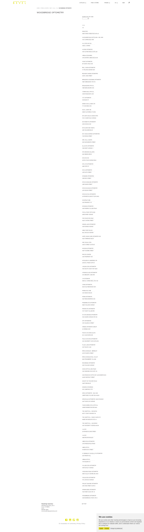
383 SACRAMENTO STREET (89, 142)
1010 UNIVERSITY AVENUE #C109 (90, 425)
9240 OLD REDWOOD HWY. (89, 286)
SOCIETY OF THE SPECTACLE (89, 381)
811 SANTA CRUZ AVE (87, 63)
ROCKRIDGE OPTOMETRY (88, 363)
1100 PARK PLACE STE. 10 (88, 491)
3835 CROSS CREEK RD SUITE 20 (90, 33)
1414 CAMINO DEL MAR (88, 39)
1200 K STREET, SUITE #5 (88, 244)
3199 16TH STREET (86, 178)
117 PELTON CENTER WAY (88, 69)
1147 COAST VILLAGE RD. (88, 311)
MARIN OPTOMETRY (87, 296)
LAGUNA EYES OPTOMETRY (89, 266)
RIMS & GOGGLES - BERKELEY (89, 351)
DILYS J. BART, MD (86, 109)
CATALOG (82, 2)
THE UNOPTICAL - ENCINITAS (89, 411)
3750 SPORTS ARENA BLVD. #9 (90, 57)
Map (51, 8)
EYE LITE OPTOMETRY (87, 164)
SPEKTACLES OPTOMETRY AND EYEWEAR (92, 399)
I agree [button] (101, 528)
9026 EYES (85, 31)
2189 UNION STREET (87, 184)
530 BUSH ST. (85, 100)
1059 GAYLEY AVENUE (87, 467)
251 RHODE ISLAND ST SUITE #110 (90, 196)
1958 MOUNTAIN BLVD (87, 437)
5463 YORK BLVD (86, 383)
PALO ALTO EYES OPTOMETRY (89, 338)
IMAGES (106, 2)
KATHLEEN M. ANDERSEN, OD (89, 260)
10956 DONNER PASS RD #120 (89, 407)
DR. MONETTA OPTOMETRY (89, 121)
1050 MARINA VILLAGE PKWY (89, 208)
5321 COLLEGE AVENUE (88, 365)
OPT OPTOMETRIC (86, 320)
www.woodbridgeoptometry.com (49, 511)
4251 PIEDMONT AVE (87, 256)
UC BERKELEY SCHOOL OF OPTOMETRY (92, 453)
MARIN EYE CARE (86, 290)
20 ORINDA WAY (86, 329)
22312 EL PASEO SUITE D (88, 262)
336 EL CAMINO (86, 45)
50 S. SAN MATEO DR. (87, 335)
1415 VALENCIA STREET (88, 323)
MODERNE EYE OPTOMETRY (89, 302)
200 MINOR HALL (86, 455)
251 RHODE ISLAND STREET (89, 431)
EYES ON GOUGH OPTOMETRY (90, 188)
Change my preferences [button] (116, 528)
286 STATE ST (85, 166)
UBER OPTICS (85, 447)
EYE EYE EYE (85, 158)
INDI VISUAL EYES (86, 242)
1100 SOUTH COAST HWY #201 (89, 268)
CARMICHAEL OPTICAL (88, 91)
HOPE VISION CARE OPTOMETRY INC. (91, 236)
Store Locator (45, 8)
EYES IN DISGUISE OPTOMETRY (90, 182)
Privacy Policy (81, 523)
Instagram (77, 520)
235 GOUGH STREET (87, 190)
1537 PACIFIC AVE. (86, 347)
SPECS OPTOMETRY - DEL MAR (90, 393)
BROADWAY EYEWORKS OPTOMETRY (91, 79)
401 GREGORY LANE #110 (88, 274)
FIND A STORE (95, 2)
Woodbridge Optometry (65, 8)
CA (57, 8)
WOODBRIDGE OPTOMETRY (89, 495)
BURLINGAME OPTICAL (88, 85)
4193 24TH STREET (87, 172)
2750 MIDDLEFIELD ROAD (88, 443)
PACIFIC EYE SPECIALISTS (88, 332)
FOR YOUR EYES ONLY (88, 218)
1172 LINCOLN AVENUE (88, 479)
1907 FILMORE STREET (88, 250)
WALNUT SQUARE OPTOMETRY (90, 483)
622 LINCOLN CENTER (87, 232)
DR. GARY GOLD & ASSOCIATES (90, 115)
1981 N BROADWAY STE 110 (88, 81)
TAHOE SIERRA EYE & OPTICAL (90, 405)
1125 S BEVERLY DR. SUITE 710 (89, 371)
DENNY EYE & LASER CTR (88, 103)
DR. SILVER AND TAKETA (88, 127)
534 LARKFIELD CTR (87, 389)
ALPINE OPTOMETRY (87, 49)
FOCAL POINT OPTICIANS (88, 212)
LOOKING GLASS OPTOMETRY (89, 272)
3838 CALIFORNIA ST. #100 (89, 112)
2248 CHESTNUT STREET (88, 377)
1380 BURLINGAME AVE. (88, 87)
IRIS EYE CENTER (86, 254)
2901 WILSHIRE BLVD (87, 130)
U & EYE (84, 429)
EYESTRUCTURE (86, 200)
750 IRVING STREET (87, 136)
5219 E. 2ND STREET (87, 75)
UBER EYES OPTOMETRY (88, 441)
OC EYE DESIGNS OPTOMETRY (90, 314)
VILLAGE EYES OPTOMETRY (89, 465)
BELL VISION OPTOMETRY (88, 67)
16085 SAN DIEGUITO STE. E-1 (89, 419)
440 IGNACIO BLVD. (87, 292)
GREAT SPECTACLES (87, 230)
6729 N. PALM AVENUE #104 (89, 160)
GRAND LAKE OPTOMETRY (89, 224)
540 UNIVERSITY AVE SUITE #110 (90, 341)
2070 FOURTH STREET (88, 353)
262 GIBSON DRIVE (87, 154)
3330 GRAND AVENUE (87, 226)
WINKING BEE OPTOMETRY (89, 489)
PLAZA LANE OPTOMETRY (88, 344)
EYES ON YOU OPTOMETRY (89, 194)
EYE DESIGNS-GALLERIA (88, 152)
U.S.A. (54, 8)
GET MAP (84, 503)
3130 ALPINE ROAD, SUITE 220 (89, 51)
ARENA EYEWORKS (87, 55)
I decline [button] (107, 528)
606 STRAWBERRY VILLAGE (89, 359)
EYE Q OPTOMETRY (87, 170)
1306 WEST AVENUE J (87, 148)
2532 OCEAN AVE (86, 124)
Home (38, 8)
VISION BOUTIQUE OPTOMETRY (90, 471)
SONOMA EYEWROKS (87, 387)
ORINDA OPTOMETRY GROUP (89, 326)
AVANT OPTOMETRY (87, 61)
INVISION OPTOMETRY (87, 248)
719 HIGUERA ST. (86, 461)
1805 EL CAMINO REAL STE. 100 (90, 280)
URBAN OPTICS (86, 459)
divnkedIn (70, 520)
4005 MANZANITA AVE (88, 94)
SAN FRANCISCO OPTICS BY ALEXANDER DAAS (94, 375)
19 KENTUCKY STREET (87, 449)
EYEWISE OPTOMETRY (88, 206)
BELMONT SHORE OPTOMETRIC (90, 73)
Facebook (66, 520)
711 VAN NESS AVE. (87, 106)
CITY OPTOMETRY (86, 97)
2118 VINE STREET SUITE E (88, 485)
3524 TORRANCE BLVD (88, 238)
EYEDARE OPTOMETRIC (88, 176)
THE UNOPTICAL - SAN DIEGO (89, 423)
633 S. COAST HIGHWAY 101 (89, 413)
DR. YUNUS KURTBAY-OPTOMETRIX (91, 133)
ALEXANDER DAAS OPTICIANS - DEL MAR (92, 37)
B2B (123, 2)
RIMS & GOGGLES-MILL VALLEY (90, 357)
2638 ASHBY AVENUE (87, 214)
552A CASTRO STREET (87, 220)
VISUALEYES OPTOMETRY (88, 477)
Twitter (74, 520)
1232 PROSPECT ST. (87, 202)
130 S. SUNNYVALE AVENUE (89, 118)
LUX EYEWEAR (86, 278)
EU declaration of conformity (67, 523)
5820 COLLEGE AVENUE (88, 305)
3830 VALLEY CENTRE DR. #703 (90, 473)
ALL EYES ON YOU (87, 43)
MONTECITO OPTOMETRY (88, 308)
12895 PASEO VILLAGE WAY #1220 (90, 395)
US (115, 2)
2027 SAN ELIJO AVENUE (88, 401)
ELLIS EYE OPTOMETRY (88, 146)
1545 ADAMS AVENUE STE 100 (89, 317)
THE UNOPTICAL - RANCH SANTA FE (91, 417)
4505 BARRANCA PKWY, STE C (90, 497)
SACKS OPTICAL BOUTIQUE (89, 369)
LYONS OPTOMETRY (87, 284)
